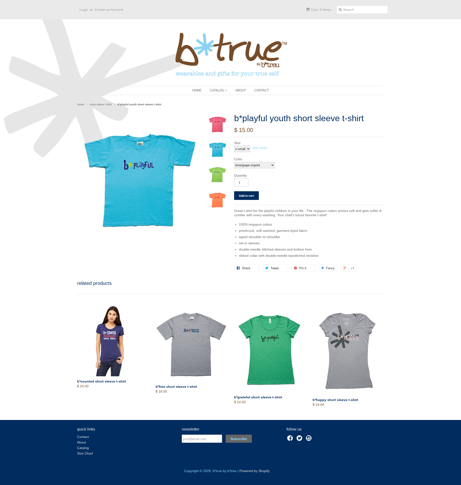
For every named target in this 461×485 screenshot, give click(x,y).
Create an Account (109, 10)
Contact (261, 90)
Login (83, 10)
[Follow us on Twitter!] (300, 439)
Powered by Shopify (254, 471)
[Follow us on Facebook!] (290, 439)
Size (237, 143)
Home (197, 90)
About (240, 90)
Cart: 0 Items (321, 10)
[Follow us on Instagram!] (309, 439)
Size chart (259, 148)
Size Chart (85, 453)
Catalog (217, 90)
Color (238, 159)
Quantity (240, 175)
